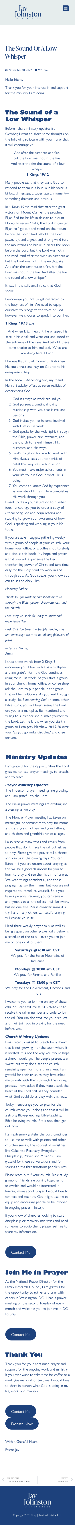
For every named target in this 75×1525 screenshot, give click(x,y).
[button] (66, 8)
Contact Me (20, 1252)
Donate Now (22, 1423)
